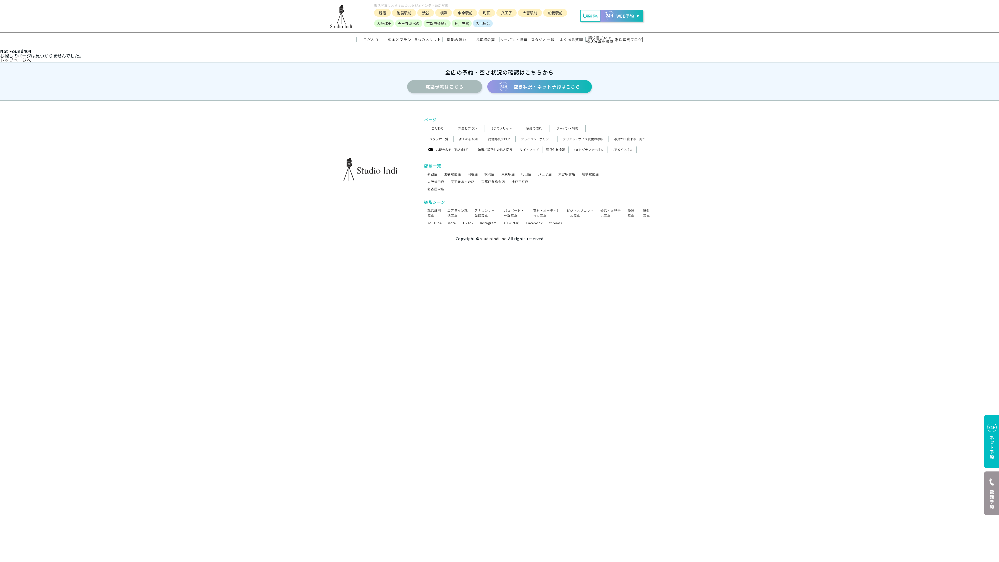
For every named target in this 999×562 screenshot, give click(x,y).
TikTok (468, 223)
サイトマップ (529, 150)
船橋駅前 (555, 12)
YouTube (434, 223)
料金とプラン (467, 128)
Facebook (534, 223)
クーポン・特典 (514, 39)
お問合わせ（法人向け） (453, 150)
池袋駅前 (404, 12)
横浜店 (489, 174)
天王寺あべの (409, 23)
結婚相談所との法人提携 (495, 150)
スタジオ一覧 (542, 39)
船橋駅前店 (590, 174)
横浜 (443, 12)
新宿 (382, 12)
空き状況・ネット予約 (547, 86)
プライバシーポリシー (536, 139)
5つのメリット (501, 128)
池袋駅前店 (452, 174)
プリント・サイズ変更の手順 (583, 139)
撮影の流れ (534, 128)
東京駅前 (465, 12)
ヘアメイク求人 (622, 150)
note (452, 223)
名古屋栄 (483, 23)
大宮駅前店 (566, 174)
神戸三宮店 (519, 181)
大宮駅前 (530, 12)
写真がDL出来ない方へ (630, 139)
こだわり (437, 128)
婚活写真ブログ (499, 139)
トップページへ (15, 60)
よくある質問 (468, 139)
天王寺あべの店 (463, 181)
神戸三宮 (461, 23)
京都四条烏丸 (437, 23)
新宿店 (432, 174)
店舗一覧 (432, 165)
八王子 (506, 12)
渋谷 (425, 12)
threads (555, 223)
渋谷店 (473, 174)
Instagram (488, 223)
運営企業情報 (555, 150)
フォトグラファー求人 (588, 150)
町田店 (526, 174)
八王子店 (545, 174)
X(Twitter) (511, 223)
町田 (486, 12)
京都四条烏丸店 (493, 181)
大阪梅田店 (435, 181)
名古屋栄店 (435, 189)
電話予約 (445, 86)
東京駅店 (508, 174)
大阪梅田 (384, 23)
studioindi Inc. (493, 238)
